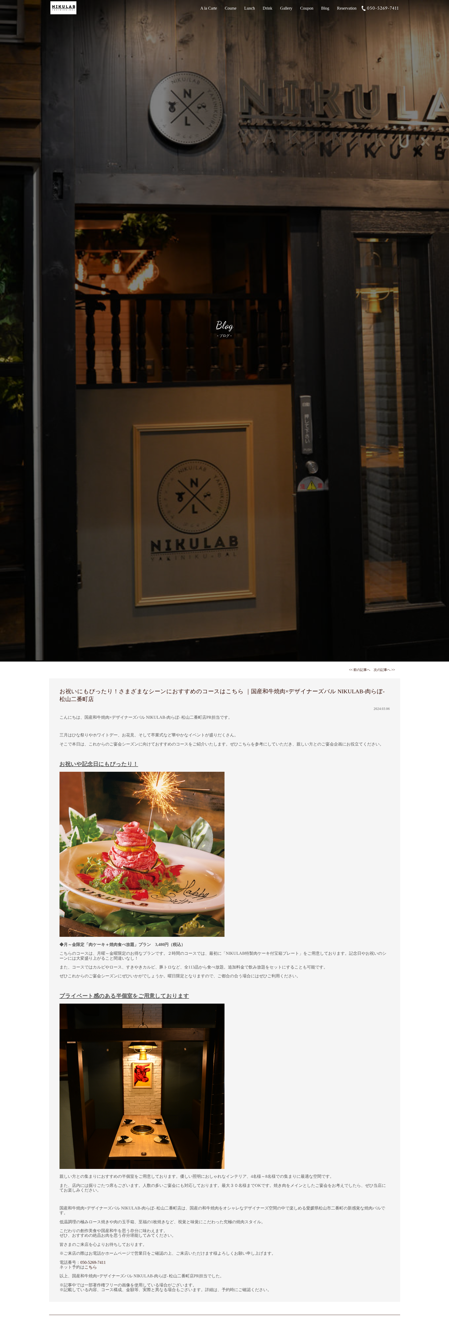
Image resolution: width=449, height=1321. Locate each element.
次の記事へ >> (384, 670)
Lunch (249, 8)
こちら (90, 1267)
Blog (325, 8)
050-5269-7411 (383, 8)
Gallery (286, 8)
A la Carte (208, 8)
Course (230, 8)
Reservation (346, 8)
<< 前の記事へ (359, 670)
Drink (267, 8)
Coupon (306, 8)
